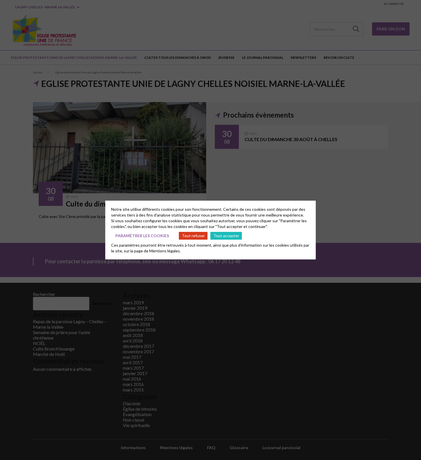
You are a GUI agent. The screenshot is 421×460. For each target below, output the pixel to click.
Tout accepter (226, 235)
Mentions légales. (165, 250)
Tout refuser (193, 235)
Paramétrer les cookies (142, 235)
